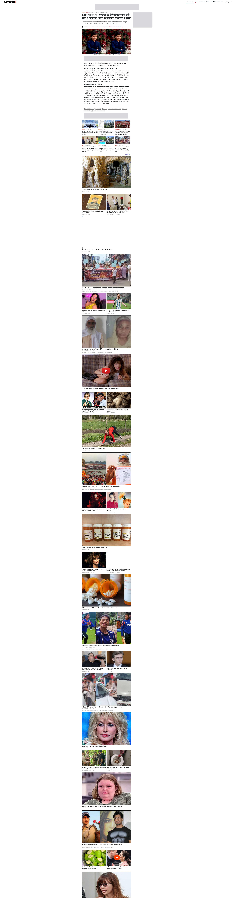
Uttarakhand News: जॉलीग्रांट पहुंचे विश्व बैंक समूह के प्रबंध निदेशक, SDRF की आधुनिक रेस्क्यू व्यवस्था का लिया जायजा (90, 149)
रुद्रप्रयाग (87, 12)
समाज (99, 129)
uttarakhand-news (87, 110)
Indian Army (104, 108)
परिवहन (83, 129)
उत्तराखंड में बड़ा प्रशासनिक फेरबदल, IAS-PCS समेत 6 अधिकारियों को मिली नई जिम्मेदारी (106, 132)
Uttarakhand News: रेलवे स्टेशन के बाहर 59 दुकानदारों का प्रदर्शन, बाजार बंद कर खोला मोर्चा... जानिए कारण (122, 149)
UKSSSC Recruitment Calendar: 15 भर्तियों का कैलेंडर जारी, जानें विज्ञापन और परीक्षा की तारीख (122, 132)
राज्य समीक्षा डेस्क (87, 27)
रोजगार (207, 2)
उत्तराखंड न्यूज (190, 2)
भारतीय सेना (110, 27)
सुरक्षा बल (105, 27)
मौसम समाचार (202, 2)
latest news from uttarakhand (98, 110)
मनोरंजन (218, 2)
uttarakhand (124, 108)
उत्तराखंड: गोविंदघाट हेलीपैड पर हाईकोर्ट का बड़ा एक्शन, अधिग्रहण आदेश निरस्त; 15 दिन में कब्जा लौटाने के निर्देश (106, 149)
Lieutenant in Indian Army (117, 27)
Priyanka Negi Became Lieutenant (115, 108)
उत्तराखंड (83, 12)
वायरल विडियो (213, 2)
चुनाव (196, 2)
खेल (222, 2)
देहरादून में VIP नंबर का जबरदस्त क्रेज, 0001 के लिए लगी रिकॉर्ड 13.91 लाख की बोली (90, 132)
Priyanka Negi (98, 108)
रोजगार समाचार (117, 129)
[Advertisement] (117, 7)
